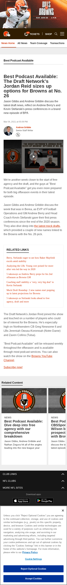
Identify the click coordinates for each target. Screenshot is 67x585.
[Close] (63, 510)
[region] (33, 545)
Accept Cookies (33, 578)
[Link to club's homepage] (7, 32)
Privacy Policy (29, 552)
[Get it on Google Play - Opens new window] (44, 498)
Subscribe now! (13, 362)
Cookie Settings (33, 559)
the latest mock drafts (46, 225)
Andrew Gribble (23, 127)
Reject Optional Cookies (33, 568)
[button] (27, 34)
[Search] (56, 34)
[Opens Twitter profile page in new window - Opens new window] (18, 135)
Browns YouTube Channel (34, 356)
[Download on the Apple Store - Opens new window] (21, 497)
